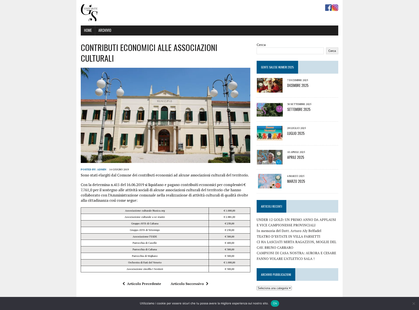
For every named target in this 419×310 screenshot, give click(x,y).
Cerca (261, 44)
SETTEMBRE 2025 (299, 109)
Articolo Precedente (144, 283)
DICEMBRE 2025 (298, 85)
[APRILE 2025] (270, 161)
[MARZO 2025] (270, 185)
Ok (275, 303)
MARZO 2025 (296, 181)
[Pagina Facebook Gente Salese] (328, 7)
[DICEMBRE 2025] (270, 89)
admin (101, 169)
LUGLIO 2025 (296, 133)
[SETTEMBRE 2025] (270, 113)
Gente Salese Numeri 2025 (277, 67)
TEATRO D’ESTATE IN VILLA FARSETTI (288, 236)
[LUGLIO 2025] (270, 137)
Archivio (104, 30)
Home (88, 30)
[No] (413, 303)
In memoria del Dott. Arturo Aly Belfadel (289, 230)
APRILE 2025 (295, 157)
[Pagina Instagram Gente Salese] (335, 7)
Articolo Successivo (187, 283)
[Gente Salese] (89, 18)
